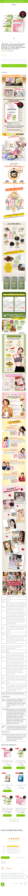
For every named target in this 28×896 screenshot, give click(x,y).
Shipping (5, 55)
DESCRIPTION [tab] (4, 72)
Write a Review (5, 857)
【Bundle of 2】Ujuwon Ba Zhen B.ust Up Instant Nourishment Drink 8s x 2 (20, 810)
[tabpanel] (14, 23)
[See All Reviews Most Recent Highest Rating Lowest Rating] (21, 857)
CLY (7, 867)
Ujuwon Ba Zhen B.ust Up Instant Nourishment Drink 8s (7, 762)
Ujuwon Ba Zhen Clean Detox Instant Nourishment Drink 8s (20, 762)
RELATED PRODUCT (8, 745)
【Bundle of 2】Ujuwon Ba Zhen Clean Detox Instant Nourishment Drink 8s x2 (7, 810)
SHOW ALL (14, 820)
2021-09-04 (24, 870)
